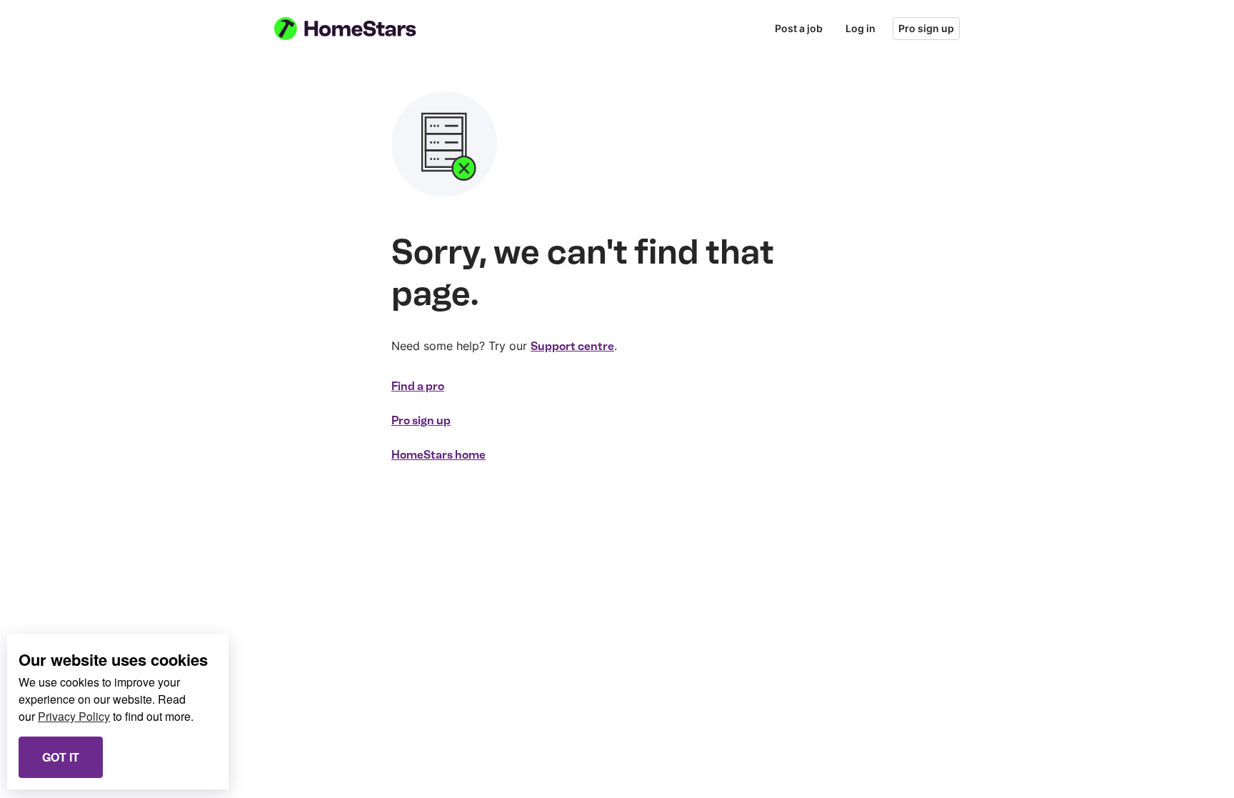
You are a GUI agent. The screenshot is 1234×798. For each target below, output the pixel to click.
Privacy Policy (74, 716)
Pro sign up (926, 28)
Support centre (572, 346)
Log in (861, 28)
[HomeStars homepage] (358, 28)
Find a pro (417, 386)
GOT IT (60, 757)
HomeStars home (438, 455)
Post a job (799, 28)
